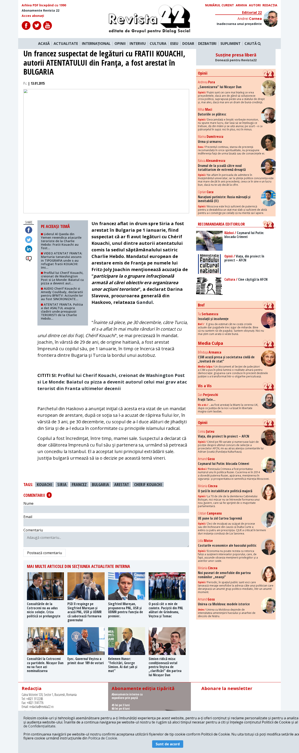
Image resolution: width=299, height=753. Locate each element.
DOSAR (188, 44)
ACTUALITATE (66, 44)
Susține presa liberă (236, 57)
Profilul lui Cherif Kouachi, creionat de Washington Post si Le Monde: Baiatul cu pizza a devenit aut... (62, 278)
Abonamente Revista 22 (40, 10)
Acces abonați (33, 16)
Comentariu (33, 530)
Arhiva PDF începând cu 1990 (44, 5)
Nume (28, 503)
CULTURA (158, 44)
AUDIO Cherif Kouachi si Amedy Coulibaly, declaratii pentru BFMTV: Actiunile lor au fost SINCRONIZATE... (62, 293)
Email (27, 516)
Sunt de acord (168, 744)
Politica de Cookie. (103, 738)
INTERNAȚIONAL (96, 44)
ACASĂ (44, 44)
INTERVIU (138, 44)
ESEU (174, 44)
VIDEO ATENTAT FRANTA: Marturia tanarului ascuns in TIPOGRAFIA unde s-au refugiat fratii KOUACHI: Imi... (61, 260)
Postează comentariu (44, 552)
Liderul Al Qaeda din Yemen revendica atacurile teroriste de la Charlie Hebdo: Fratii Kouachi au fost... (61, 241)
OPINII (120, 44)
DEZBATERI (207, 44)
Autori (255, 5)
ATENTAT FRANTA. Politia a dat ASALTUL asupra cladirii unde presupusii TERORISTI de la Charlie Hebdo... (62, 311)
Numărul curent (219, 5)
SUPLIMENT (230, 44)
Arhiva (241, 5)
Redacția (269, 5)
